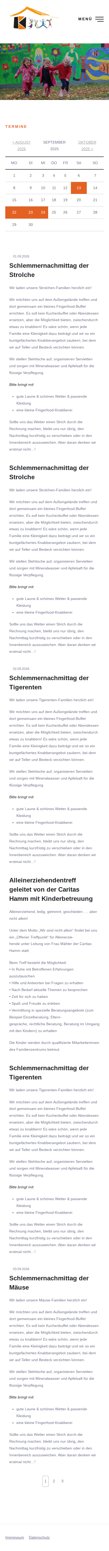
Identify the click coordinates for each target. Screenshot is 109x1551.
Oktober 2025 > (87, 145)
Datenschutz (39, 1537)
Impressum (14, 1537)
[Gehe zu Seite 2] (70, 1480)
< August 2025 (21, 145)
